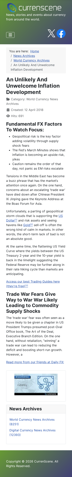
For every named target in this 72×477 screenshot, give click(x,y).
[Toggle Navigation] (10, 35)
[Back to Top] (65, 470)
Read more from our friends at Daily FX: (35, 362)
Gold (26, 225)
